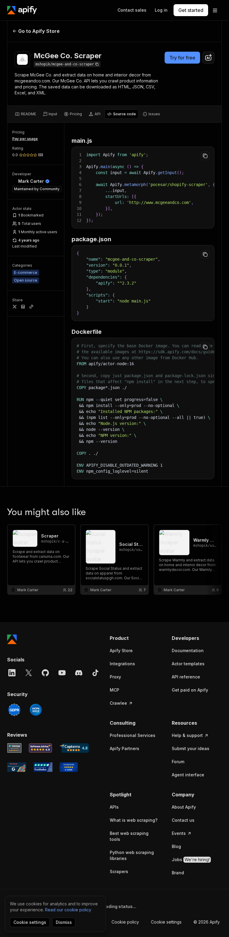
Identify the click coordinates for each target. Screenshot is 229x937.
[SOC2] (36, 710)
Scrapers (119, 871)
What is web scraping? (133, 820)
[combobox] (208, 58)
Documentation (188, 650)
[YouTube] (62, 673)
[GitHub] (45, 673)
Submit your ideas (190, 748)
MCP (114, 689)
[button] (135, 638)
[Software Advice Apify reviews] (40, 748)
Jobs (191, 859)
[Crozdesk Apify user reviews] (69, 767)
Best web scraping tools (129, 836)
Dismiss (64, 922)
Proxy (115, 676)
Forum (178, 761)
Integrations (122, 663)
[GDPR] (14, 710)
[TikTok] (95, 673)
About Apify (184, 806)
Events (179, 833)
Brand (178, 872)
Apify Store (121, 650)
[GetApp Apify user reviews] (14, 748)
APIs (114, 806)
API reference (186, 676)
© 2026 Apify (207, 921)
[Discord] (78, 673)
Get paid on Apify (190, 689)
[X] (28, 673)
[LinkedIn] (12, 673)
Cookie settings (166, 921)
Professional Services (132, 735)
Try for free (182, 58)
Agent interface (188, 774)
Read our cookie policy (68, 909)
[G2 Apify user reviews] (16, 767)
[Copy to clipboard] (205, 156)
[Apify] (22, 10)
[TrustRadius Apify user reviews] (42, 767)
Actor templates (188, 663)
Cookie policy (125, 921)
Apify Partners (124, 748)
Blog (176, 846)
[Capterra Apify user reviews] (74, 748)
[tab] (25, 114)
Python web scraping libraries (132, 855)
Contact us (183, 820)
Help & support (187, 735)
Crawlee (118, 703)
